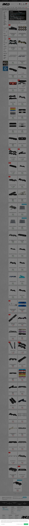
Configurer (3, 524)
